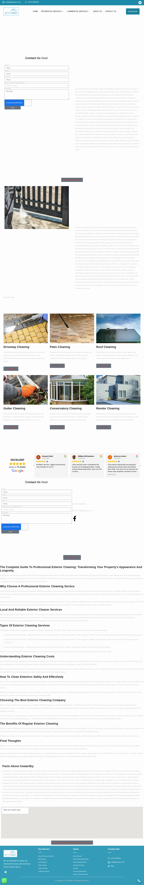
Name (7, 65)
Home (35, 11)
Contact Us (110, 11)
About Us (97, 11)
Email (7, 71)
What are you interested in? (15, 83)
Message (8, 88)
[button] (139, 465)
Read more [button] (112, 475)
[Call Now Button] (139, 880)
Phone (7, 77)
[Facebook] (140, 2)
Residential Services (51, 11)
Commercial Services (77, 11)
